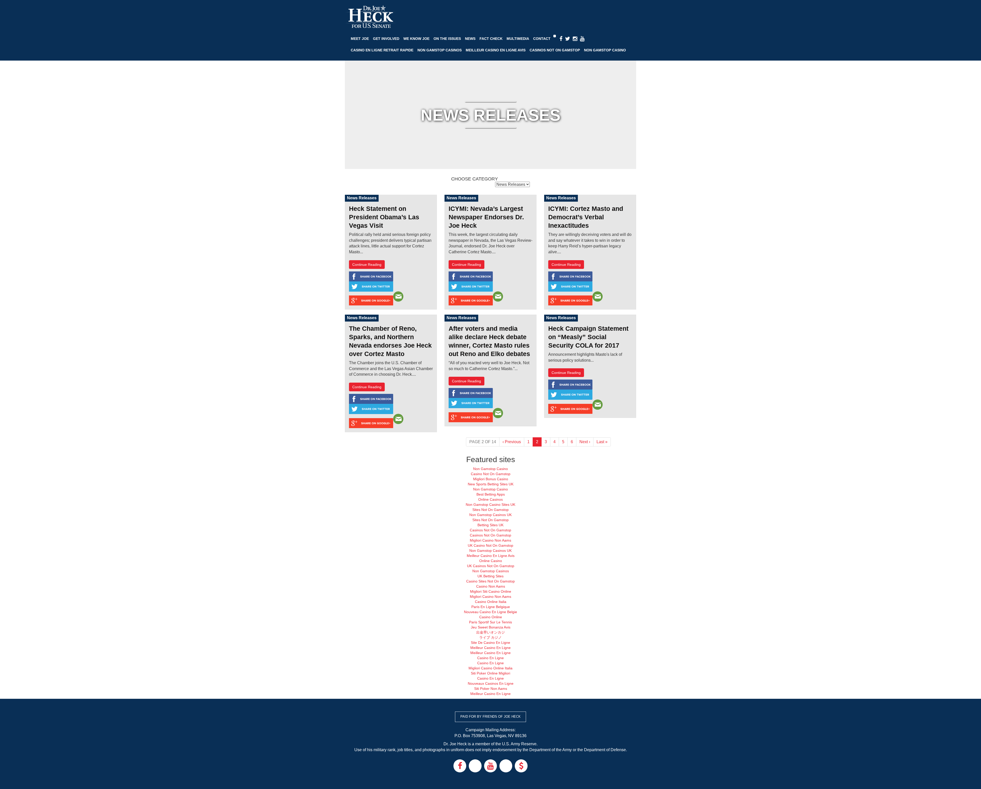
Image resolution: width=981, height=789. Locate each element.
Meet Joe (360, 39)
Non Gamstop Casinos (439, 50)
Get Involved (386, 39)
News (470, 39)
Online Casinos (490, 499)
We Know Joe (416, 39)
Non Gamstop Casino (605, 50)
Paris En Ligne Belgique (490, 607)
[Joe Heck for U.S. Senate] (370, 17)
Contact (542, 39)
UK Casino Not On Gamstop (490, 545)
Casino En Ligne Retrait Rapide (382, 50)
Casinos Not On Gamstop (555, 50)
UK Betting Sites (490, 576)
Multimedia (518, 39)
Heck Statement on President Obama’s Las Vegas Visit (384, 217)
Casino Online (490, 617)
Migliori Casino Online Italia (490, 668)
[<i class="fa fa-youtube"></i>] (582, 39)
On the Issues (447, 39)
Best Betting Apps (490, 494)
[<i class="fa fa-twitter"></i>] (568, 39)
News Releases (362, 198)
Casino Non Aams (490, 586)
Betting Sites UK (490, 525)
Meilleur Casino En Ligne (490, 648)
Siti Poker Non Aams (490, 689)
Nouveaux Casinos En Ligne (490, 683)
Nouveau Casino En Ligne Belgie (490, 612)
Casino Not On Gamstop (490, 474)
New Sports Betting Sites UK (490, 484)
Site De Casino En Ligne (490, 643)
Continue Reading (366, 264)
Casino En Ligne (490, 658)
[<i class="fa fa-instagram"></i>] (575, 39)
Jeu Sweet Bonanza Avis (490, 627)
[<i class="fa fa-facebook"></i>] (561, 39)
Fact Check (491, 39)
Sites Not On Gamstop (490, 510)
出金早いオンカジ (490, 632)
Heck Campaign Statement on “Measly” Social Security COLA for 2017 (588, 337)
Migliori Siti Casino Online (490, 591)
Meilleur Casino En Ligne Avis (495, 50)
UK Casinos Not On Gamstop (490, 566)
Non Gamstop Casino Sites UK (490, 504)
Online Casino (490, 561)
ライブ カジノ (490, 637)
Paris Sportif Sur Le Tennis (490, 622)
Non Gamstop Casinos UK (490, 515)
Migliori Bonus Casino (490, 479)
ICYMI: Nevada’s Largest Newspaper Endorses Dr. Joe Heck (486, 217)
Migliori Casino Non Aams (490, 540)
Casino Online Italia (490, 602)
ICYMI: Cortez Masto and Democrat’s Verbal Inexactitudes (585, 217)
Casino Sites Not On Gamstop (490, 581)
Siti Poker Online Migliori (490, 673)
